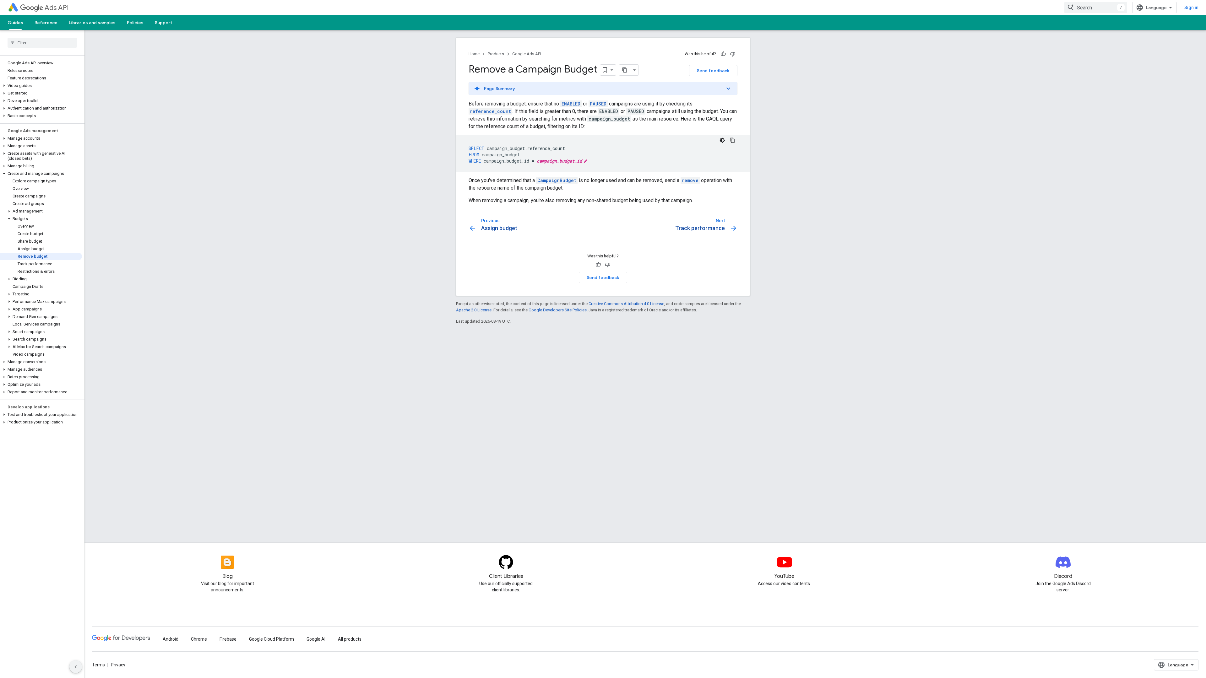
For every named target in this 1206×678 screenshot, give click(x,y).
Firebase (228, 639)
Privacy (118, 664)
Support (163, 22)
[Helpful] (723, 54)
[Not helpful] (732, 54)
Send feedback (713, 70)
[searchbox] (42, 43)
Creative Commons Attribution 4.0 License (626, 303)
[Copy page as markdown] (624, 70)
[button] (41, 85)
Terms (98, 664)
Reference (46, 22)
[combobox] (1095, 7)
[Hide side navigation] (75, 666)
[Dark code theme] (722, 140)
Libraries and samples (92, 22)
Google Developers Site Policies (558, 310)
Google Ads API (526, 53)
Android (170, 639)
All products (349, 639)
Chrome (199, 639)
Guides (15, 22)
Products (496, 53)
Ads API (57, 7)
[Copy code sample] (732, 140)
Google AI (316, 639)
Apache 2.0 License (474, 310)
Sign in (1191, 7)
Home (474, 53)
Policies (135, 22)
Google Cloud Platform (271, 639)
